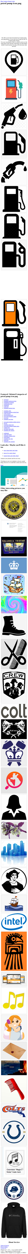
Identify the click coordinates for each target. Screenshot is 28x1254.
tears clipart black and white (10, 450)
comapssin (6, 405)
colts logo (6, 440)
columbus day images (9, 430)
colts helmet (7, 437)
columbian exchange (9, 402)
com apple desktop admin (10, 416)
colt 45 (5, 423)
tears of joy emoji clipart (10, 453)
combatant (6, 433)
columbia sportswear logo (10, 401)
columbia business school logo (11, 412)
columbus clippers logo (9, 436)
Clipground (8, 1249)
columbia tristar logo (9, 425)
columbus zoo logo (8, 419)
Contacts (5, 1)
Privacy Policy (4, 1247)
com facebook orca (8, 415)
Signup (9, 1)
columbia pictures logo (9, 408)
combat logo (7, 427)
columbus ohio (7, 411)
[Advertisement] (14, 21)
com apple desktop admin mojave (12, 422)
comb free (6, 406)
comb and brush (8, 434)
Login (13, 1)
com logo (6, 418)
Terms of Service (5, 1245)
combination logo (8, 404)
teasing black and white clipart (11, 455)
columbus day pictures (9, 441)
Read (2, 465)
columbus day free (8, 439)
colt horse (6, 399)
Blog (2, 1)
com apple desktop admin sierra (11, 426)
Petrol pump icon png (6, 73)
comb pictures (7, 413)
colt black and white (9, 429)
